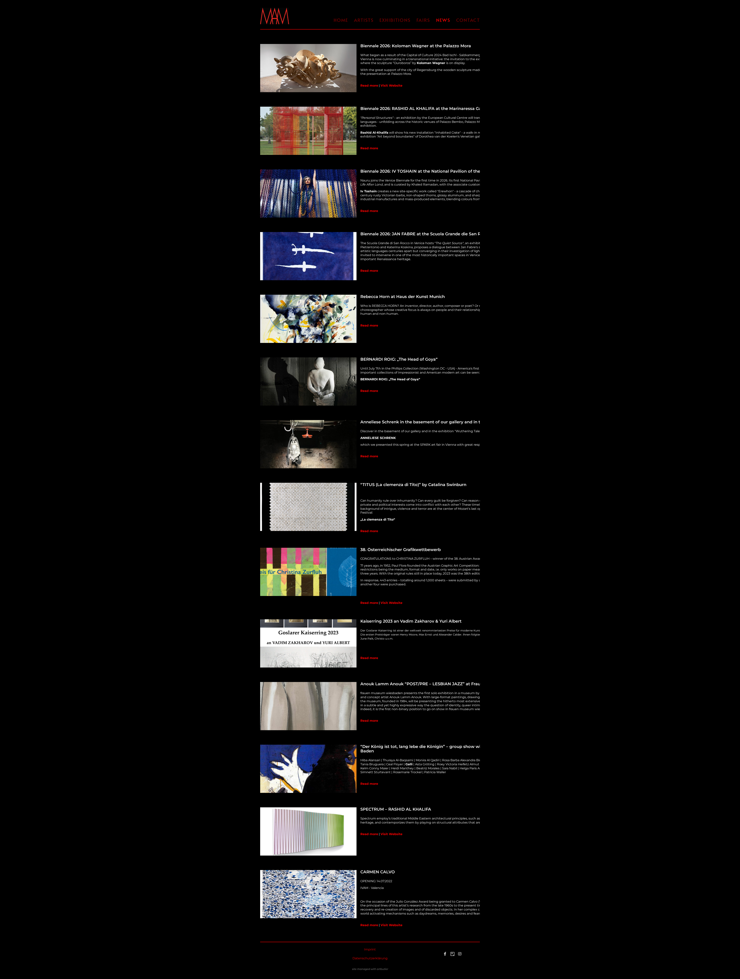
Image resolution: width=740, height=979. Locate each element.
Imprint (370, 949)
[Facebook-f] (445, 954)
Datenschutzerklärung (370, 958)
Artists (364, 20)
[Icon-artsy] (452, 954)
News (443, 20)
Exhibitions (395, 20)
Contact (468, 20)
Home (341, 20)
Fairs (423, 20)
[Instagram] (459, 954)
